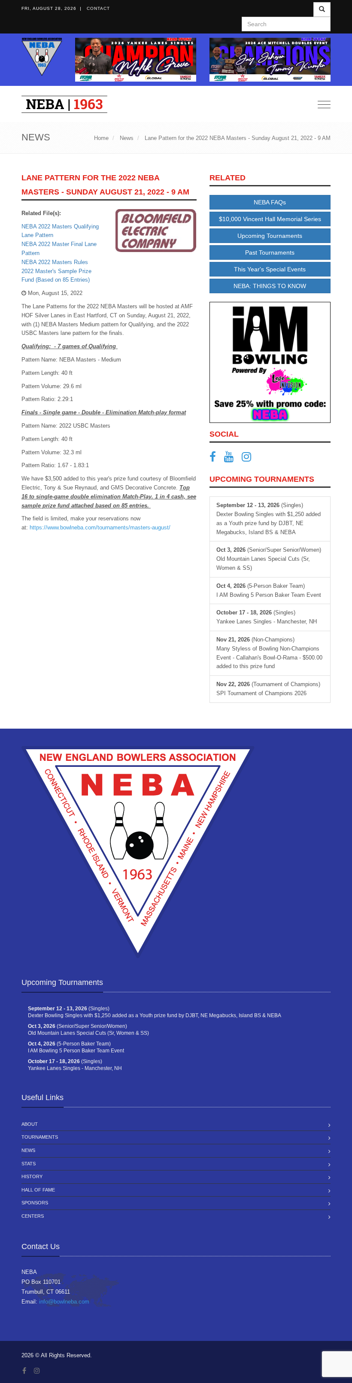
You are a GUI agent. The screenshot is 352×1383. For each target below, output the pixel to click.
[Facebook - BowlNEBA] (215, 459)
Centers (32, 1216)
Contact (98, 8)
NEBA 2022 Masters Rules (54, 262)
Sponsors (34, 1202)
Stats (28, 1163)
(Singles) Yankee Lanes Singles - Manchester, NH (266, 617)
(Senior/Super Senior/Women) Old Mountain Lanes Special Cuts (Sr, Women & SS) (268, 559)
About (29, 1124)
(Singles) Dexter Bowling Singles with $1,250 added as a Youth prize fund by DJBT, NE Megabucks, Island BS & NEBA (268, 518)
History (31, 1176)
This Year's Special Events (270, 269)
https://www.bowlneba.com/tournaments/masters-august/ (100, 527)
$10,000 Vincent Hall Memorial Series (270, 219)
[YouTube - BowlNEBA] (232, 459)
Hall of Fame (38, 1189)
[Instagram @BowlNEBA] (250, 459)
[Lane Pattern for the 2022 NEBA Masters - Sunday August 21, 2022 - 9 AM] (156, 230)
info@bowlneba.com (64, 1301)
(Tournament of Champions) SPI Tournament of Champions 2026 (268, 688)
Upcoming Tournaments (269, 235)
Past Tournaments (269, 252)
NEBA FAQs (270, 202)
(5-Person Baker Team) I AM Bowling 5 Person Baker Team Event (268, 590)
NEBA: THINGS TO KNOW (270, 286)
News (28, 1150)
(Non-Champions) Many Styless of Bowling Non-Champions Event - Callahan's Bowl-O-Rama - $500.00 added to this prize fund (269, 652)
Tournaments (39, 1137)
